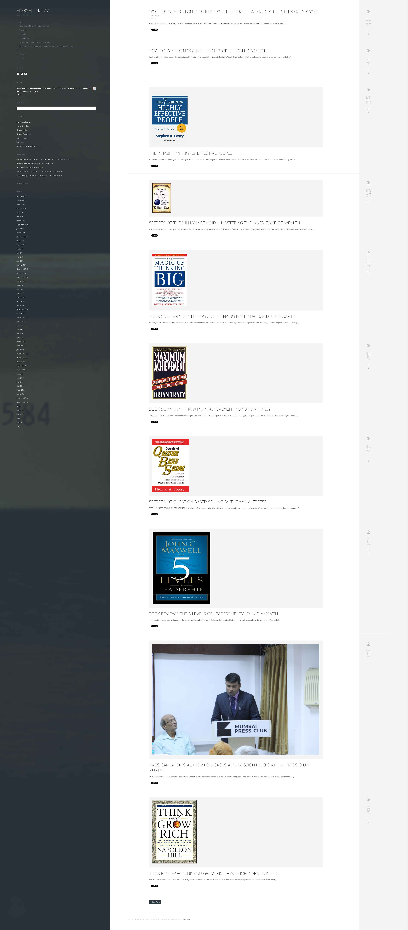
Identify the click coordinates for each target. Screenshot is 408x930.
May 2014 (20, 382)
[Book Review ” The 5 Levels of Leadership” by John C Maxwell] (181, 603)
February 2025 (21, 196)
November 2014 (22, 358)
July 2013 (20, 418)
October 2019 (21, 209)
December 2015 (22, 309)
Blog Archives (23, 30)
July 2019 (20, 213)
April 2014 (20, 386)
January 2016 (21, 305)
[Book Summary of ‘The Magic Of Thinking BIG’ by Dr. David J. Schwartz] (169, 306)
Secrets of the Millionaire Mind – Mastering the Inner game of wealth (40, 172)
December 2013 (22, 398)
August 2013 (21, 414)
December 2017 (22, 237)
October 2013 (21, 406)
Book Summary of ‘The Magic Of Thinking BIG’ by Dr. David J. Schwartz (40, 176)
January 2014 (21, 394)
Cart (20, 50)
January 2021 (21, 200)
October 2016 (21, 273)
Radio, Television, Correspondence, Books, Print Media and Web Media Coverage (46, 46)
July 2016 (20, 285)
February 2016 (21, 301)
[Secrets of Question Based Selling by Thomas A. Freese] (170, 491)
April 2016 (20, 293)
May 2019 (20, 217)
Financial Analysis (22, 130)
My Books (22, 34)
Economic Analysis (23, 126)
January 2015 (21, 350)
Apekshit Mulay (33, 10)
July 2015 (20, 326)
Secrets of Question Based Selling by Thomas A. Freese (207, 502)
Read (368, 31)
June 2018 (20, 229)
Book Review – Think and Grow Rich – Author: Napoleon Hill (213, 873)
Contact (22, 58)
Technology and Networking (26, 146)
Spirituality (20, 142)
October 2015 (21, 313)
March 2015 (21, 342)
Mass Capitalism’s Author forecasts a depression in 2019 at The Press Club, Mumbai (229, 768)
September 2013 (22, 410)
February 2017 (21, 265)
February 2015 (21, 346)
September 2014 (22, 366)
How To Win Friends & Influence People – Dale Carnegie (35, 163)
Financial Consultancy (24, 134)
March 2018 (21, 233)
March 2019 (21, 221)
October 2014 (21, 362)
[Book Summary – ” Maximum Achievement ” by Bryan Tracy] (169, 399)
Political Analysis (22, 138)
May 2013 (20, 426)
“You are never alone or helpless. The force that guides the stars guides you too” (44, 159)
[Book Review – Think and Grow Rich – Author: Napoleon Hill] (174, 863)
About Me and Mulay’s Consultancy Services (34, 26)
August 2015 (21, 321)
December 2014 (22, 354)
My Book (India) (24, 38)
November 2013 (22, 402)
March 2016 (21, 297)
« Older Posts (155, 902)
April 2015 (20, 338)
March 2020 (21, 205)
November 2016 (22, 269)
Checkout (22, 54)
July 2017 (20, 249)
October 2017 (21, 241)
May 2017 (20, 257)
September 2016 (22, 277)
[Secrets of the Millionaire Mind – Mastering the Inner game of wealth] (161, 212)
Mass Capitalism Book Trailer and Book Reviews (35, 42)
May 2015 (20, 334)
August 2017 (21, 245)
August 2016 (21, 281)
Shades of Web (185, 920)
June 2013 (20, 422)
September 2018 (22, 225)
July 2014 (20, 374)
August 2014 (21, 370)
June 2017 (20, 253)
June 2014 (20, 378)
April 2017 (20, 261)
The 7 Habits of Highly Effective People (30, 167)
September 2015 (22, 317)
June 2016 (20, 289)
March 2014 (21, 390)
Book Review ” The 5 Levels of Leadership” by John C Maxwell (214, 614)
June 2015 (20, 330)
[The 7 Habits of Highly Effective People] (170, 143)
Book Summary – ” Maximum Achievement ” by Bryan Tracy (210, 409)
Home (21, 22)
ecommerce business (24, 122)
